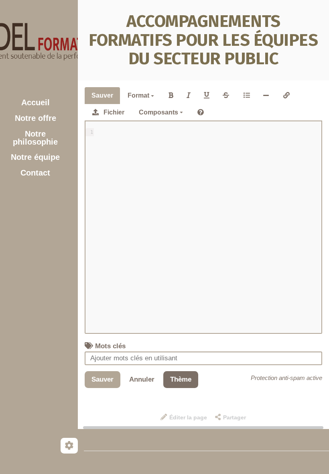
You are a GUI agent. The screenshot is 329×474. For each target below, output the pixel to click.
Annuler (141, 379)
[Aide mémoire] (201, 112)
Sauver (102, 95)
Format (139, 95)
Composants (159, 112)
